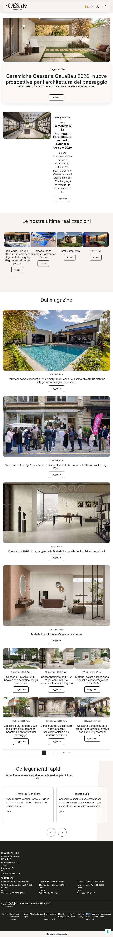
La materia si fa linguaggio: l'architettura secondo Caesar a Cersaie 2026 (62, 136)
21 (69, 753)
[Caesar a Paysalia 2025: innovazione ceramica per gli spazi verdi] (21, 658)
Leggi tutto (56, 97)
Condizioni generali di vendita (14, 916)
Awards (65, 672)
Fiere (62, 123)
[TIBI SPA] (96, 239)
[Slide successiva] (62, 832)
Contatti (4, 914)
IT (91, 7)
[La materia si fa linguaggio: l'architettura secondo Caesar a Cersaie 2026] (27, 125)
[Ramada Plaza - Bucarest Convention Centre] (43, 239)
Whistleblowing (36, 914)
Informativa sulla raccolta (56, 934)
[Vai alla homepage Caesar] (16, 6)
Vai (7, 811)
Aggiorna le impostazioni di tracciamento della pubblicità (98, 916)
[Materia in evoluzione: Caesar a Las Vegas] (56, 595)
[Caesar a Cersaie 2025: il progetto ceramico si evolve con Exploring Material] (92, 707)
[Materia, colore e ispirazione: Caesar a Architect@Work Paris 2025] (92, 658)
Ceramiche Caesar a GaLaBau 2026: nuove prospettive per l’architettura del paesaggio (56, 79)
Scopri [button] (17, 270)
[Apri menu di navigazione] (104, 6)
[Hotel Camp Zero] (70, 239)
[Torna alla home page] (9, 904)
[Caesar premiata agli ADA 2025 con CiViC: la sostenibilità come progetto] (56, 658)
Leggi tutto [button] (62, 198)
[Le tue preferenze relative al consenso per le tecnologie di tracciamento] (108, 932)
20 (64, 753)
